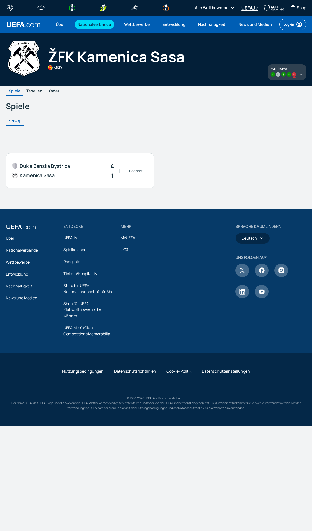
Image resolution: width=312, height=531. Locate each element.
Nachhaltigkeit (19, 286)
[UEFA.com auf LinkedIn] (242, 297)
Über (10, 238)
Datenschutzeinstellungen (226, 371)
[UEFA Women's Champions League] (41, 7)
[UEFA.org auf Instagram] (281, 275)
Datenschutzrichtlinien (135, 371)
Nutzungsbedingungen (83, 371)
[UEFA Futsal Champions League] (134, 7)
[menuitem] (60, 24)
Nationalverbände (22, 250)
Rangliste (71, 261)
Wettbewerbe (18, 262)
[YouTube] (262, 297)
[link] (60, 24)
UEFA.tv (70, 237)
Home (23, 24)
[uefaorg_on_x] (242, 275)
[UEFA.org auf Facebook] (262, 275)
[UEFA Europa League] (166, 7)
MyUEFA (128, 237)
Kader (53, 91)
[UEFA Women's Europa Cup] (103, 7)
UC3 (124, 249)
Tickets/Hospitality (80, 273)
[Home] (21, 227)
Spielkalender (75, 249)
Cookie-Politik (178, 371)
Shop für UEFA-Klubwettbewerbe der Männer (82, 309)
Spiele (14, 91)
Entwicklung (17, 274)
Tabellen (34, 91)
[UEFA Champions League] (10, 7)
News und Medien (21, 298)
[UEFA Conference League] (72, 7)
